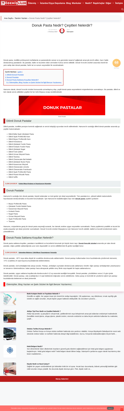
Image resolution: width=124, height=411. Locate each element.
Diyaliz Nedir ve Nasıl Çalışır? (38, 364)
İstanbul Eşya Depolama (52, 3)
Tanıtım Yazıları (21, 18)
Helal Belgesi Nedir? (35, 346)
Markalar (76, 3)
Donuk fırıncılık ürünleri (88, 243)
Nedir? (88, 3)
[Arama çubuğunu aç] (122, 9)
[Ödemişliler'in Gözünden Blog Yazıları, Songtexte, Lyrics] (14, 3)
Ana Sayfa (8, 18)
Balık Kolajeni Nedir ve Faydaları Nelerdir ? (43, 294)
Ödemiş (32, 3)
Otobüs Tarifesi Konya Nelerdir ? (39, 329)
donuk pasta (80, 199)
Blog (68, 3)
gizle (20, 72)
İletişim (119, 3)
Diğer (108, 3)
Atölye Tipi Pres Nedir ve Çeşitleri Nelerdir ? (44, 311)
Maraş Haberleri (62, 379)
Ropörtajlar (99, 3)
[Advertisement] (54, 45)
